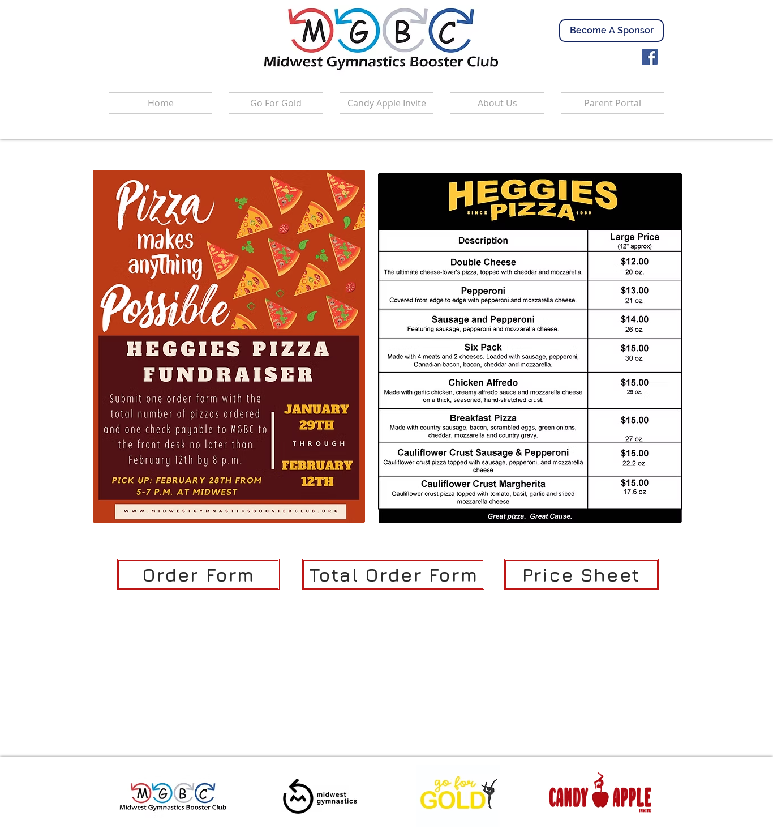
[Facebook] (650, 57)
